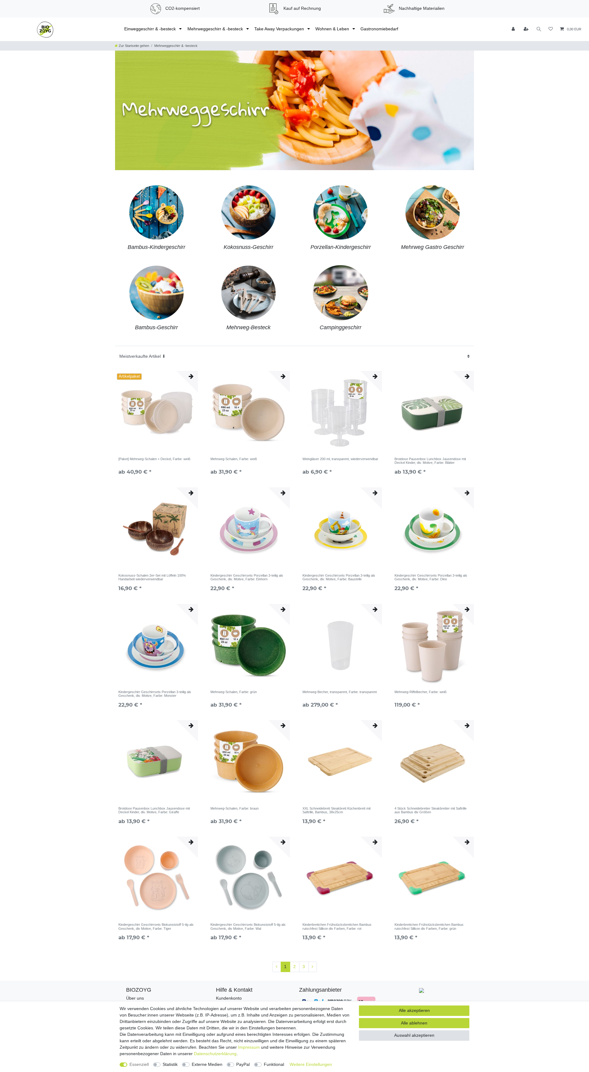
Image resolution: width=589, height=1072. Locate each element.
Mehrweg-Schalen (233, 459)
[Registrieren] (526, 29)
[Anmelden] (513, 29)
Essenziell (139, 1064)
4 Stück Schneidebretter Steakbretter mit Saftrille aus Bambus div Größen (431, 810)
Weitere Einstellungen (311, 1064)
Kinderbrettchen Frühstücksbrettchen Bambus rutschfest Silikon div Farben (336, 926)
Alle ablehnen (414, 1022)
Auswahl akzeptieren (414, 1035)
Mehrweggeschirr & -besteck (215, 28)
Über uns (135, 998)
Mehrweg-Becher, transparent (339, 692)
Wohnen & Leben (332, 28)
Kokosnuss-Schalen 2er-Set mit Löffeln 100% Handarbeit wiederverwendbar (152, 577)
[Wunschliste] (550, 29)
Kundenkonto (229, 998)
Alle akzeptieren (414, 1010)
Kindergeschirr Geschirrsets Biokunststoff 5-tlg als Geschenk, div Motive (156, 926)
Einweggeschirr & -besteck (150, 28)
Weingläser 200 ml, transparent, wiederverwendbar (340, 459)
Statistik (170, 1064)
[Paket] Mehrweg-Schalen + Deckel (154, 459)
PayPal (243, 1064)
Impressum (249, 1047)
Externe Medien (207, 1064)
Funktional (274, 1064)
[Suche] (539, 29)
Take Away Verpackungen (279, 28)
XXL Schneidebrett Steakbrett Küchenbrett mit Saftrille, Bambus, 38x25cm (336, 810)
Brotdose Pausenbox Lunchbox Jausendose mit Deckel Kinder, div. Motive (430, 460)
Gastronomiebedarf (379, 28)
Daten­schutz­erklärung (215, 1053)
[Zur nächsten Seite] (312, 967)
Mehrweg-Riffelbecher (421, 692)
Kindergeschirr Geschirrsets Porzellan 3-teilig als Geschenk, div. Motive (246, 577)
